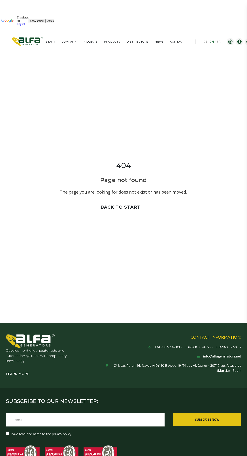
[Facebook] (239, 41)
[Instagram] (230, 41)
